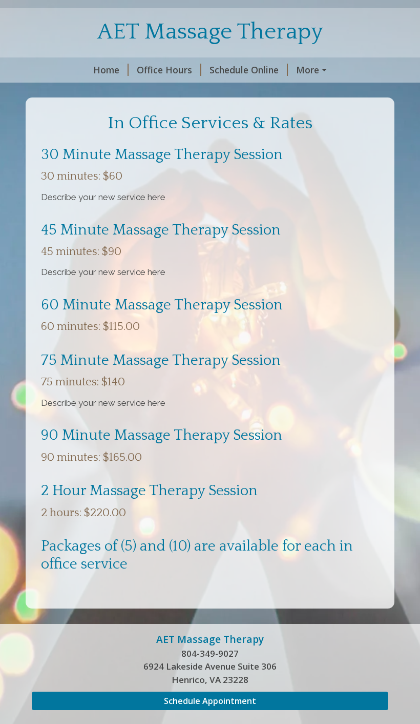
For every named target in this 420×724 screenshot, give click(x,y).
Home (106, 70)
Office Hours (164, 70)
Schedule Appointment (210, 701)
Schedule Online (244, 70)
